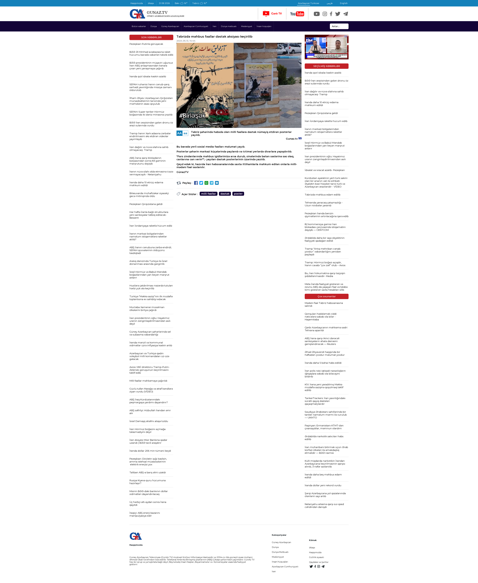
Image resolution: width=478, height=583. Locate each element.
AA (179, 133)
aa (185, 133)
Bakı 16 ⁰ (181, 3)
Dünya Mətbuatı (280, 552)
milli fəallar (208, 193)
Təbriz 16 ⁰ (199, 3)
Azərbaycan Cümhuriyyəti (196, 26)
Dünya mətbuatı (229, 26)
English (344, 3)
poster (238, 193)
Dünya (153, 26)
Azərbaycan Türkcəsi (308, 3)
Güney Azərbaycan (170, 26)
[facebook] (331, 14)
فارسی (329, 3)
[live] (272, 14)
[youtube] (297, 13)
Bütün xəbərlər (139, 26)
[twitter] (338, 14)
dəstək (224, 193)
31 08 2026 (164, 3)
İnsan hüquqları (264, 26)
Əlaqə (151, 3)
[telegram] (346, 14)
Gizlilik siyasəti (316, 557)
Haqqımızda (136, 3)
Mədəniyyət (246, 26)
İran (214, 26)
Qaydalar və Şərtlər (319, 562)
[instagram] (325, 14)
